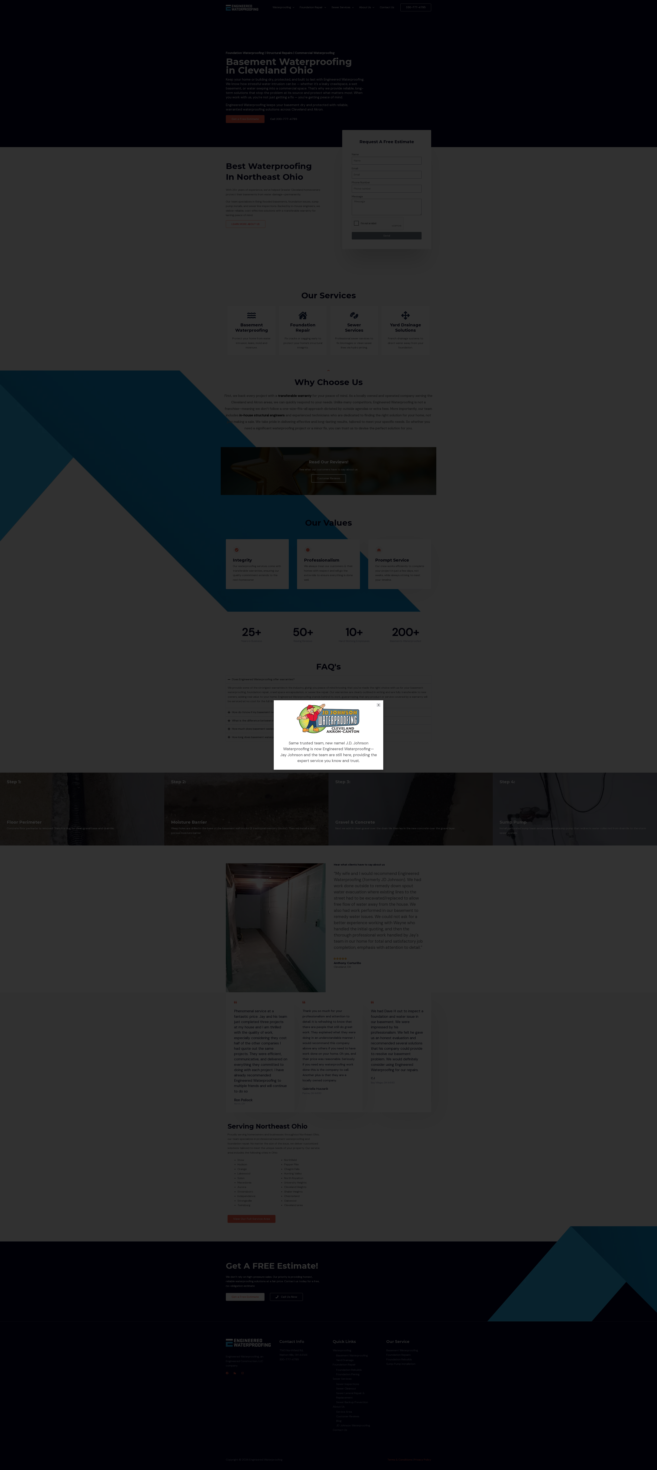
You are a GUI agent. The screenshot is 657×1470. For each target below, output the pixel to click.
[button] (378, 705)
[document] (328, 735)
